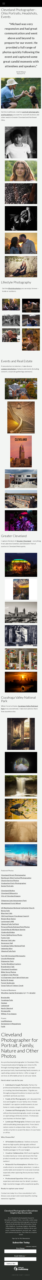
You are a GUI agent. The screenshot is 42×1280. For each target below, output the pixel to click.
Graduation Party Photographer (13, 883)
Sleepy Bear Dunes (8, 919)
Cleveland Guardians (9, 969)
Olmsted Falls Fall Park (10, 924)
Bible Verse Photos (8, 972)
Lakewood (5, 1006)
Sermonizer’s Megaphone (11, 1024)
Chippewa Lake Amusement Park (13, 901)
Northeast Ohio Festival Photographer (16, 878)
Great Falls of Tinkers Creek (12, 985)
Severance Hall (7, 943)
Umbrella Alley (6, 948)
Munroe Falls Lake (8, 940)
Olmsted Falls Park (8, 951)
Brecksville (5, 997)
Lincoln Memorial (8, 958)
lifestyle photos (14, 288)
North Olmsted (7, 1008)
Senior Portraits (7, 886)
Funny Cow (5, 938)
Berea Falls (5, 911)
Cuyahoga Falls (7, 1000)
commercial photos (8, 369)
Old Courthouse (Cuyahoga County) (15, 916)
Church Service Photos (10, 880)
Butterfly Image (7, 980)
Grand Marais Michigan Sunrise (13, 929)
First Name (20, 1248)
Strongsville (6, 1011)
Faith (3, 1026)
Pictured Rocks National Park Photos (15, 927)
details (32, 993)
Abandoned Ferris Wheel (11, 903)
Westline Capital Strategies (12, 993)
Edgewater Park (7, 961)
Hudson (4, 1003)
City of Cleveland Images (10, 896)
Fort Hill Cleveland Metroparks (13, 956)
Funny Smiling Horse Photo (11, 935)
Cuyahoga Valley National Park (13, 946)
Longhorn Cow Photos (9, 975)
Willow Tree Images (8, 1014)
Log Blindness (6, 1021)
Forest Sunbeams (8, 983)
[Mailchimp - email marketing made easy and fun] (21, 1270)
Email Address (20, 1256)
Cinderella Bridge (8, 932)
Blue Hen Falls (6, 913)
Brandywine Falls (7, 967)
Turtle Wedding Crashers (11, 964)
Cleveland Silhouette (9, 893)
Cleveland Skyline (8, 891)
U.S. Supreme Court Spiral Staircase (15, 977)
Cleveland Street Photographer (13, 875)
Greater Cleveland (24, 541)
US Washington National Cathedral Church (17, 908)
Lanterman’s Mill (7, 921)
